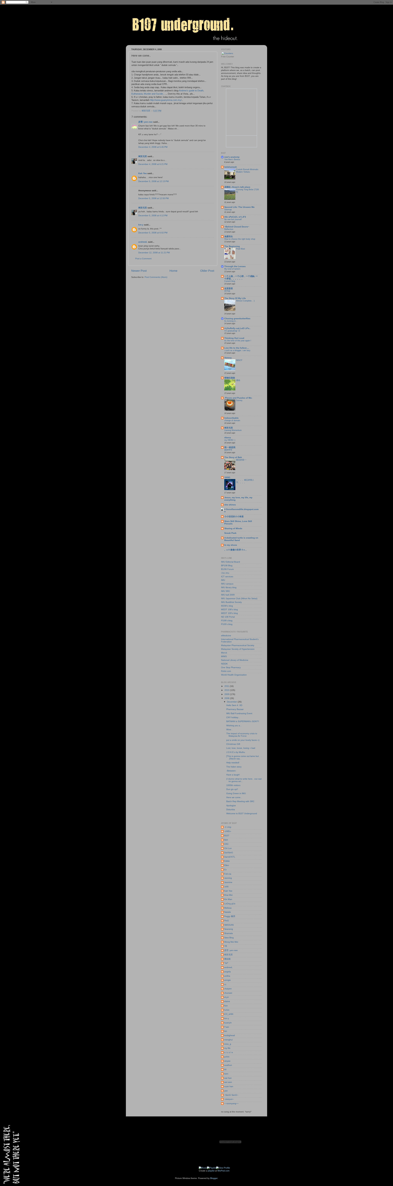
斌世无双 (142, 156)
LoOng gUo (229, 903)
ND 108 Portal (228, 617)
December (232, 702)
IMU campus (227, 584)
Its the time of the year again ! (237, 340)
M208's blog (227, 606)
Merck (224, 653)
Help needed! (232, 762)
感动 (238, 380)
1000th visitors (233, 785)
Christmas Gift (233, 744)
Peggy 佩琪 (229, 916)
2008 (227, 698)
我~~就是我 (229, 447)
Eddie (227, 861)
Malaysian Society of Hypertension (238, 649)
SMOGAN (229, 925)
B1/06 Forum (227, 569)
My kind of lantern (232, 269)
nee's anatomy (231, 157)
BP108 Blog (226, 565)
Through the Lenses (235, 266)
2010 (227, 690)
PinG (226, 920)
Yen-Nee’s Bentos (232, 159)
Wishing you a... (234, 725)
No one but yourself (233, 219)
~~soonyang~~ (231, 1103)
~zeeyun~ (229, 1099)
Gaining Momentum (233, 430)
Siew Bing (229, 938)
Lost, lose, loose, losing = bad (240, 748)
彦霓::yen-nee (145, 122)
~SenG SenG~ (231, 1095)
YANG (227, 477)
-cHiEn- (227, 831)
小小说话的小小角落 (234, 516)
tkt (225, 1069)
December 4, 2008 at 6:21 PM (152, 164)
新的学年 (228, 450)
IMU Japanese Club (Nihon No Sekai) (239, 598)
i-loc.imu (225, 573)
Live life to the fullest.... (236, 348)
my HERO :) (229, 440)
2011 (227, 686)
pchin (226, 1057)
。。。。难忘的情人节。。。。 (245, 481)
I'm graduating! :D (232, 331)
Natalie (227, 912)
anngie (227, 980)
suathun (228, 1065)
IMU (223, 580)
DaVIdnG (228, 852)
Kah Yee (142, 173)
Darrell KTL (229, 857)
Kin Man (228, 899)
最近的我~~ (241, 460)
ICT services (227, 576)
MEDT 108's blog (229, 609)
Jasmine (228, 882)
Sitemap (228, 209)
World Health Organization (234, 675)
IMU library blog (228, 587)
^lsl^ (226, 963)
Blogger (214, 1178)
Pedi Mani (240, 249)
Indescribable (231, 418)
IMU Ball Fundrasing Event (239, 713)
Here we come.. (234, 797)
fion (226, 1006)
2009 (227, 694)
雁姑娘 (227, 959)
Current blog (229, 281)
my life (227, 1048)
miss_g (227, 1044)
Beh (226, 840)
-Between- (231, 771)
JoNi (226, 886)
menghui (228, 1040)
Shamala (228, 933)
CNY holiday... (233, 717)
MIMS (224, 656)
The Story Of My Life (235, 298)
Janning (228, 878)
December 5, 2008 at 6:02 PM (152, 233)
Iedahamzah (230, 167)
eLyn (226, 997)
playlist (211, 1171)
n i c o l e (228, 1052)
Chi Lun (228, 848)
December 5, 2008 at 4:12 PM (152, 215)
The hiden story (233, 767)
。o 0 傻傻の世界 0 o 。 (236, 550)
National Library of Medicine (234, 660)
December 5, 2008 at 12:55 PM (153, 198)
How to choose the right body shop (239, 239)
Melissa (228, 908)
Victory (228, 358)
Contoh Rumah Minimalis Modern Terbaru (247, 170)
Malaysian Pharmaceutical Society (237, 645)
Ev (225, 869)
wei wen (228, 1082)
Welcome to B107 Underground (241, 813)
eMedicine (226, 635)
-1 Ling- (228, 827)
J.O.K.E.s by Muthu (235, 752)
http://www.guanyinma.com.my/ (166, 100)
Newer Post (139, 270)
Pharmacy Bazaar (235, 709)
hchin (226, 1010)
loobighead (229, 1035)
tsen (226, 1074)
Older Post (207, 270)
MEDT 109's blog (229, 613)
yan (226, 1091)
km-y (140, 225)
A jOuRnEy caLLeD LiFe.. (237, 328)
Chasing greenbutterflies (237, 318)
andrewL (142, 242)
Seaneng (228, 929)
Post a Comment (143, 258)
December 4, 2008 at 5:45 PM (152, 147)
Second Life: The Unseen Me (239, 207)
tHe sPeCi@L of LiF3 (235, 217)
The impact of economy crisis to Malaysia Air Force (241, 734)
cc (225, 984)
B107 (226, 835)
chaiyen (228, 989)
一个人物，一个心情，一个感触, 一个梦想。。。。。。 (241, 277)
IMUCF (239, 360)
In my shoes (230, 545)
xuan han (228, 1086)
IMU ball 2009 (228, 595)
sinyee (227, 1061)
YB (225, 946)
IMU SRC (225, 591)
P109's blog (226, 624)
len (225, 1031)
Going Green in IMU (236, 793)
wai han (228, 1078)
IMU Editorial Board (230, 562)
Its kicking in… (231, 321)
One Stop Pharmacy (231, 667)
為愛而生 (228, 236)
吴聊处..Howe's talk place (237, 187)
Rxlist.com (226, 671)
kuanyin (228, 1023)
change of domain (232, 420)
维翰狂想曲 (229, 378)
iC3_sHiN (228, 1014)
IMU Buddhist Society (231, 602)
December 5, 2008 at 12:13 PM (153, 181)
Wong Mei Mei (231, 942)
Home (173, 270)
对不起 (227, 291)
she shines (230, 505)
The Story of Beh (233, 457)
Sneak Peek (230, 533)
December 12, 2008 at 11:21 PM (154, 252)
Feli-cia (227, 874)
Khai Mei (228, 895)
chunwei (228, 993)
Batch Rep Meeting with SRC (240, 801)
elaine (227, 1001)
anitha (227, 976)
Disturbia (230, 809)
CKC (226, 844)
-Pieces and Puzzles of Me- (238, 398)
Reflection (228, 229)
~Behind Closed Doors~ (236, 227)
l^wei (226, 1027)
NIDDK (224, 664)
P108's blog (226, 620)
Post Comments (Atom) (156, 277)
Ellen (226, 865)
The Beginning (232, 246)
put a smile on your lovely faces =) (242, 740)
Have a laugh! (233, 775)
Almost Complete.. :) (245, 301)
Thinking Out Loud (234, 338)
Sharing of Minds (233, 528)
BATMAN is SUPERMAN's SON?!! (242, 721)
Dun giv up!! (232, 789)
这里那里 (228, 288)
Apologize (231, 805)
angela (227, 972)
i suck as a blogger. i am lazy (237, 350)
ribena (227, 437)
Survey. (239, 400)
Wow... (229, 729)
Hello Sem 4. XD (234, 705)
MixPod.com (224, 1171)
